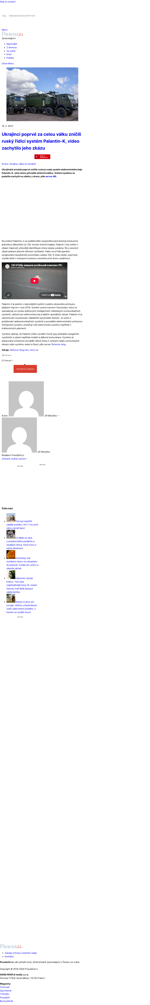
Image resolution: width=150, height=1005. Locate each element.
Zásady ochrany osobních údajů (21, 953)
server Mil (51, 176)
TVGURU (4, 994)
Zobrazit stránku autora (14, 458)
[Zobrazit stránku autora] (27, 458)
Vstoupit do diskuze (25, 369)
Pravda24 (5, 997)
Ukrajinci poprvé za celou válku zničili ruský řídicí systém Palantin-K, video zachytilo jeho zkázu (41, 141)
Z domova (11, 47)
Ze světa (10, 51)
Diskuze (8, 360)
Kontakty (9, 956)
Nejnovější (11, 44)
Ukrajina (13, 164)
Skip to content (8, 1)
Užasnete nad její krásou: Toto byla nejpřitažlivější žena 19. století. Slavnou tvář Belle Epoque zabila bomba (21, 585)
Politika (10, 58)
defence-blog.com (19, 350)
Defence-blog (58, 344)
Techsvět (4, 987)
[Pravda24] (12, 35)
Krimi (8, 54)
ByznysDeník (6, 1001)
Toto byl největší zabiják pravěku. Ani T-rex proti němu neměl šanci (22, 524)
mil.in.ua (34, 350)
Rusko (5, 164)
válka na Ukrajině (27, 164)
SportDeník (5, 990)
